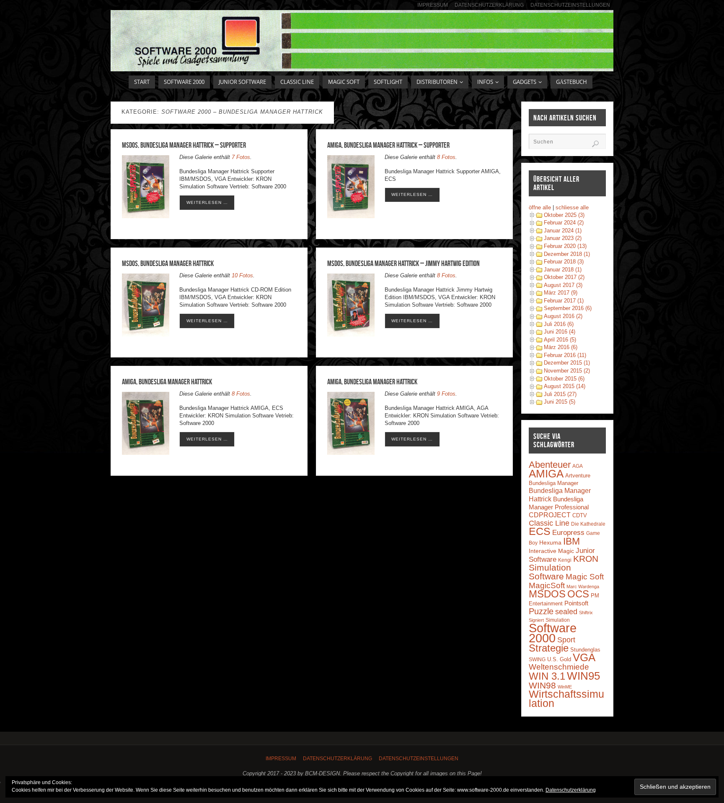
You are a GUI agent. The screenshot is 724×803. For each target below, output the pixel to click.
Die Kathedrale (588, 524)
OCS (578, 594)
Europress (568, 532)
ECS (540, 531)
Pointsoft (576, 603)
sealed (566, 611)
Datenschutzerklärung (489, 5)
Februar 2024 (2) (564, 222)
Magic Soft (585, 576)
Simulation (558, 620)
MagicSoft (547, 585)
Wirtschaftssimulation (566, 698)
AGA (577, 466)
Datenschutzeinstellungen (570, 5)
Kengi (564, 560)
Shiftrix (586, 612)
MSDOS (547, 594)
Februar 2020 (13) (565, 246)
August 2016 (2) (563, 316)
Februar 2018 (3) (564, 261)
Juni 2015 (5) (559, 402)
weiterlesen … (207, 202)
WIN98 (542, 685)
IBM (571, 541)
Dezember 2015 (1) (567, 363)
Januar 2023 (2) (563, 238)
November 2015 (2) (567, 371)
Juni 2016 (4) (559, 331)
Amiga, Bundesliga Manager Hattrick (167, 382)
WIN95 (583, 676)
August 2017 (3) (563, 285)
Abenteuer (550, 464)
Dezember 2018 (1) (567, 254)
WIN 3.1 (547, 676)
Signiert (536, 620)
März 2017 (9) (560, 292)
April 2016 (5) (560, 339)
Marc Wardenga (582, 586)
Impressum (432, 5)
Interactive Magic (551, 551)
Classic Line (549, 523)
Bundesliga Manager (553, 483)
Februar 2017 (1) (564, 300)
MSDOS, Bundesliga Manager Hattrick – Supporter (184, 145)
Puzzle (541, 611)
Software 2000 (553, 633)
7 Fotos (241, 157)
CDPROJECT (550, 515)
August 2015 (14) (564, 386)
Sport (566, 640)
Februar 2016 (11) (565, 355)
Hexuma (550, 542)
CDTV (579, 515)
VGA (584, 657)
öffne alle (540, 207)
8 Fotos (446, 157)
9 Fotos (446, 394)
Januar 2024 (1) (563, 230)
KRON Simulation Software (563, 567)
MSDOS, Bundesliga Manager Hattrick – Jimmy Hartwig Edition (403, 263)
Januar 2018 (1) (563, 269)
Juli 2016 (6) (559, 324)
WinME (565, 686)
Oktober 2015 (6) (564, 378)
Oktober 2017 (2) (564, 277)
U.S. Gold (559, 659)
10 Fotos (242, 275)
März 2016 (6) (560, 347)
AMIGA (546, 474)
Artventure (577, 475)
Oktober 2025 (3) (564, 215)
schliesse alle (572, 207)
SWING (537, 659)
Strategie (549, 648)
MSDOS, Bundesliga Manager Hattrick (168, 263)
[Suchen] (595, 144)
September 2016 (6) (568, 308)
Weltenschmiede (559, 666)
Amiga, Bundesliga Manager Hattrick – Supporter (388, 145)
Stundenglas (585, 650)
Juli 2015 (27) (560, 394)
